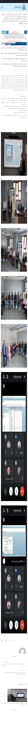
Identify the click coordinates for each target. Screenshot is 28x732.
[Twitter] (6, 641)
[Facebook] (9, 641)
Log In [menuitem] (26, 1)
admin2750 (14, 656)
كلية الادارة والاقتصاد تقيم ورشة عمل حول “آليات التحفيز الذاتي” (14, 703)
